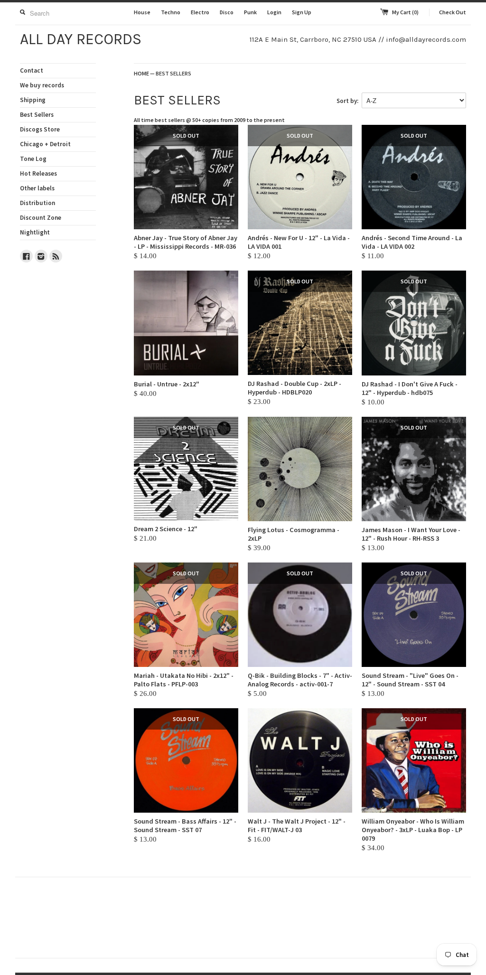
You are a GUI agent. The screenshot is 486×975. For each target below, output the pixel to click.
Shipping (33, 100)
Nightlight (35, 232)
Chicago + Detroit (45, 144)
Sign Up (301, 12)
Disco (227, 12)
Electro (200, 12)
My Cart (405, 12)
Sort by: (347, 101)
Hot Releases (38, 173)
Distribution (37, 203)
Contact (31, 70)
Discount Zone (40, 218)
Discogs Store (40, 129)
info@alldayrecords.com (426, 39)
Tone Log (33, 159)
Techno (170, 12)
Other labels (37, 188)
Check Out (452, 12)
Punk (250, 12)
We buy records (42, 85)
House (142, 12)
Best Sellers (37, 115)
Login (274, 12)
